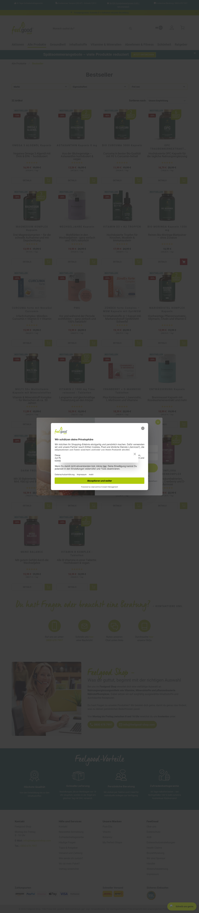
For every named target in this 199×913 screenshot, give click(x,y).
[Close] (134, 454)
